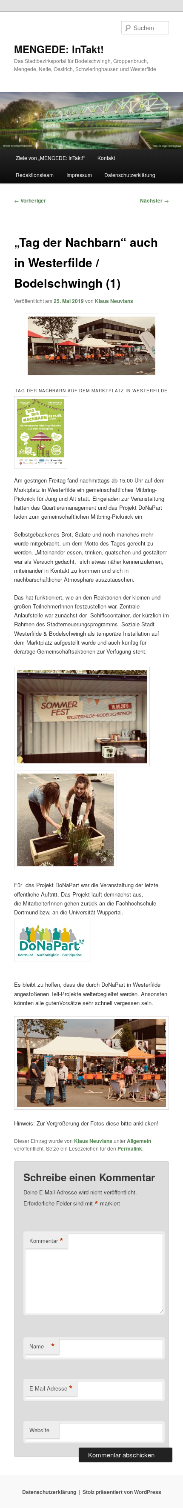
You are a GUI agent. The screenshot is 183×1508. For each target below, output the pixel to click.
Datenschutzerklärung (129, 174)
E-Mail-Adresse (51, 1388)
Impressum (79, 174)
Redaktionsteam (35, 174)
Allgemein (139, 1141)
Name (42, 1346)
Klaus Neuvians (114, 301)
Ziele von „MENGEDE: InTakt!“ (50, 157)
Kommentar (46, 1241)
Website (39, 1430)
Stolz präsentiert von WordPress (122, 1492)
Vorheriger (30, 200)
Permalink (129, 1148)
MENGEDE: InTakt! (59, 49)
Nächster (154, 200)
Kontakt (106, 157)
